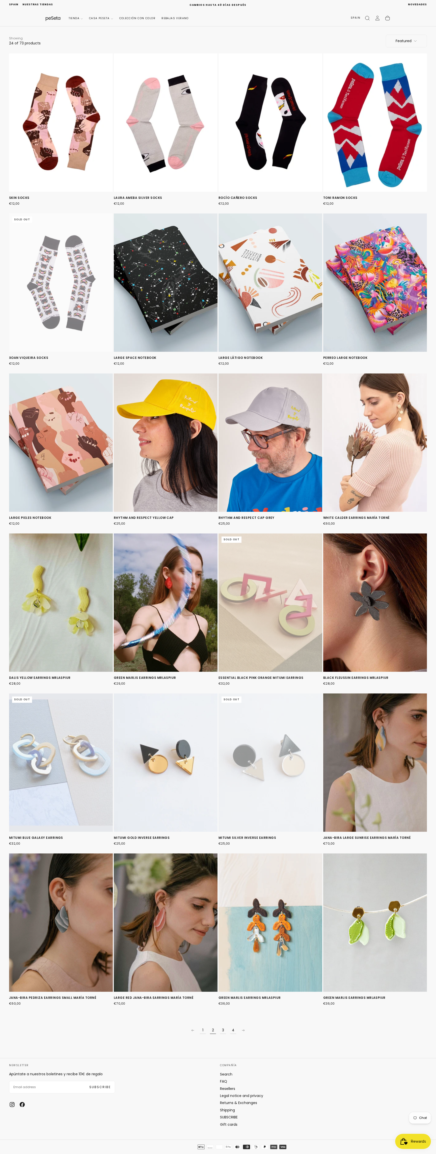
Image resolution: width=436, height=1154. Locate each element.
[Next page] (243, 1030)
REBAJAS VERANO (175, 18)
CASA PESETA (99, 18)
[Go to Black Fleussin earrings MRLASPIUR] (375, 602)
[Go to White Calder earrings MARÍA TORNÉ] (375, 442)
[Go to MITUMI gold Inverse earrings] (165, 762)
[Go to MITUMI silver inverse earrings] (270, 762)
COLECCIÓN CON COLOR (137, 18)
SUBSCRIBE (229, 1117)
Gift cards (228, 1124)
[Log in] (377, 18)
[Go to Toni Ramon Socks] (375, 122)
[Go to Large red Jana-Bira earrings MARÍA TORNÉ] (165, 922)
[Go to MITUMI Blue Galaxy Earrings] (61, 762)
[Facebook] (22, 1105)
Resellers (227, 1088)
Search (226, 1074)
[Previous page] (193, 1030)
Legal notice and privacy (241, 1095)
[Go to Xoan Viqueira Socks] (61, 282)
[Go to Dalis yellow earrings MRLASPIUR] (61, 602)
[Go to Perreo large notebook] (375, 282)
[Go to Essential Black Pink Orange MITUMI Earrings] (270, 602)
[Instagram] (12, 1105)
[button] (13, 4)
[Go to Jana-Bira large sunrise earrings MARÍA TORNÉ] (375, 762)
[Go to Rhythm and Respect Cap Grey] (270, 442)
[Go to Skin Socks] (61, 122)
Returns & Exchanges (238, 1102)
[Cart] (388, 18)
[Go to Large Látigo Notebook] (270, 282)
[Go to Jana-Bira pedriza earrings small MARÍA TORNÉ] (61, 922)
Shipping (227, 1110)
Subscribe (100, 1087)
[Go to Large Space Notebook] (165, 282)
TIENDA (74, 18)
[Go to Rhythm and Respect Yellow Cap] (165, 442)
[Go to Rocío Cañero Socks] (270, 122)
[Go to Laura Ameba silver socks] (165, 122)
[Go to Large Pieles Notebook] (61, 442)
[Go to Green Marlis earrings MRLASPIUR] (165, 602)
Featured (404, 40)
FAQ (223, 1081)
